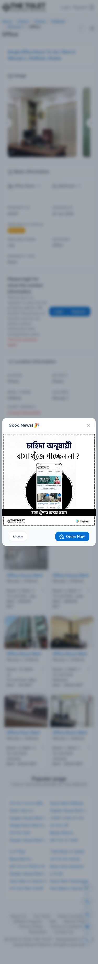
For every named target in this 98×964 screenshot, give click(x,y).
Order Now (75, 536)
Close (18, 536)
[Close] (88, 425)
